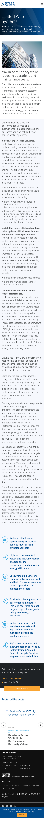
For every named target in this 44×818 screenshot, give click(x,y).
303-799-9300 (11, 681)
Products (5, 785)
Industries (25, 785)
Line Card (35, 785)
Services (15, 785)
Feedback (10, 789)
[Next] (40, 724)
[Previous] (3, 724)
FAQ (3, 789)
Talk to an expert (22, 688)
